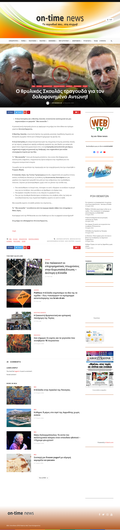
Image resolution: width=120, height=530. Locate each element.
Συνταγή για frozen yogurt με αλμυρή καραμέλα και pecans (52, 458)
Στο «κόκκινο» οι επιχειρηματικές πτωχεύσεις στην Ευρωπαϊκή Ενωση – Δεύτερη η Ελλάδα (62, 268)
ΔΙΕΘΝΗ (47, 259)
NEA (33, 86)
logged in (17, 371)
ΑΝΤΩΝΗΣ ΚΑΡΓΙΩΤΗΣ (63, 239)
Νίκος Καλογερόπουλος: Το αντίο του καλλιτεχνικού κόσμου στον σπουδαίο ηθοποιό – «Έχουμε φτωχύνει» (57, 437)
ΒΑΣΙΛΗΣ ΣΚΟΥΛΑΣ (76, 239)
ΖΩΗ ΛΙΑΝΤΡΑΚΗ (70, 241)
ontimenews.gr (57, 103)
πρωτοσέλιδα (97, 390)
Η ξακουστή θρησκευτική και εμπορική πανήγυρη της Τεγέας (52, 316)
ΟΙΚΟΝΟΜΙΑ (52, 41)
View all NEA (42, 478)
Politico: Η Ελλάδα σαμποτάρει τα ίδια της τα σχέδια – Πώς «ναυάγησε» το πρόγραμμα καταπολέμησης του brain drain (55, 295)
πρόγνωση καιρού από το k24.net (94, 342)
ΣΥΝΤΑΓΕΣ (103, 41)
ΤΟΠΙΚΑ (23, 41)
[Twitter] (101, 152)
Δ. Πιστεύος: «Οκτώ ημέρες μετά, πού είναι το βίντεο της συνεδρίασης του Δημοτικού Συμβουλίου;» (98, 237)
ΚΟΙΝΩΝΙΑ (69, 86)
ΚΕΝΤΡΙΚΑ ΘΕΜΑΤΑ (59, 86)
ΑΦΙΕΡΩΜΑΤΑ (76, 41)
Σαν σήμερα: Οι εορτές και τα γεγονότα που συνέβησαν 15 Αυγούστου (54, 339)
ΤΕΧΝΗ (85, 86)
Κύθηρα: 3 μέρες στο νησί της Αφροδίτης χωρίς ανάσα (57, 413)
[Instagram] (98, 152)
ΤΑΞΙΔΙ (96, 41)
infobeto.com (109, 442)
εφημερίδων (103, 390)
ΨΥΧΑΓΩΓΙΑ (87, 41)
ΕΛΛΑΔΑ (39, 86)
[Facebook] (94, 152)
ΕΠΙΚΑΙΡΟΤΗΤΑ (13, 41)
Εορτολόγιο (97, 318)
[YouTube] (104, 152)
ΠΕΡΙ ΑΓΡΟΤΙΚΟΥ (64, 41)
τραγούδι (78, 241)
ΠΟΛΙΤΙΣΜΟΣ (32, 41)
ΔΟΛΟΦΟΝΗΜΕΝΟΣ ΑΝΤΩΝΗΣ (56, 241)
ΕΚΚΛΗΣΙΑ (37, 335)
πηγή (14, 231)
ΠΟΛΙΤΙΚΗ (42, 41)
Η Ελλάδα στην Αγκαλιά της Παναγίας (52, 390)
